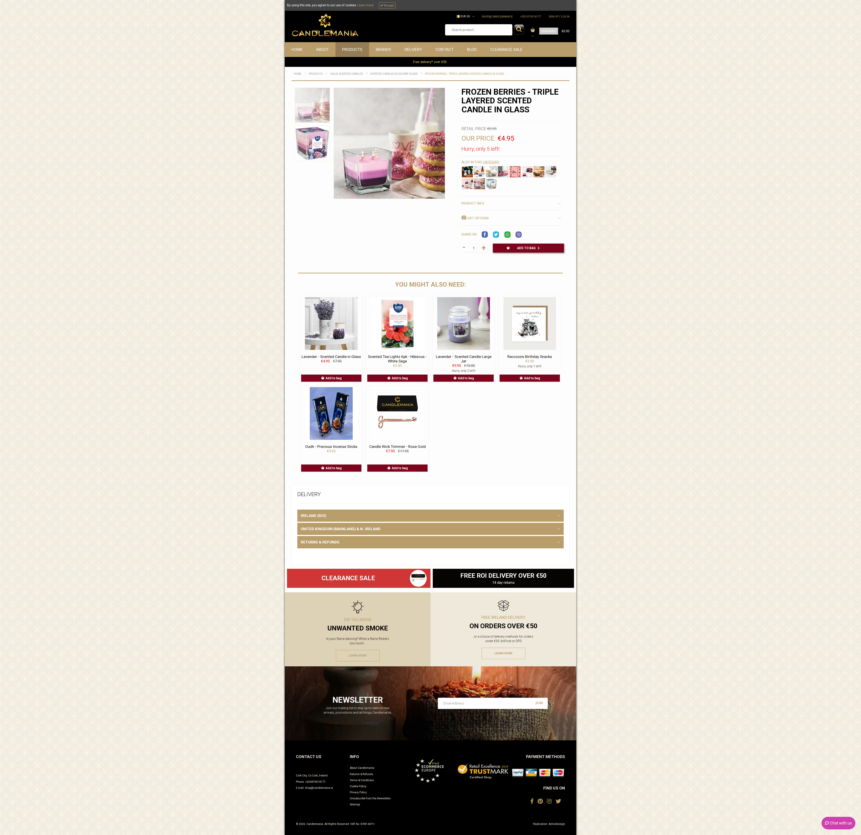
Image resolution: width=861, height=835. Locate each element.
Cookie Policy (358, 786)
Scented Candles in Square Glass (393, 73)
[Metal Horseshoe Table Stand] (418, 578)
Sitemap (355, 804)
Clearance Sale (506, 49)
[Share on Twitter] (496, 234)
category (491, 162)
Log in (565, 16)
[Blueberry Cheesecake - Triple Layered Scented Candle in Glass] (479, 183)
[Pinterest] (540, 801)
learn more (358, 655)
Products (352, 49)
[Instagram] (549, 801)
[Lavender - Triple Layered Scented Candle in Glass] (479, 171)
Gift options (477, 218)
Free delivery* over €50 (430, 62)
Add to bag (527, 248)
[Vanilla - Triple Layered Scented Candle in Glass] (550, 171)
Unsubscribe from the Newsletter (370, 798)
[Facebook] (532, 801)
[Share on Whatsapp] (507, 234)
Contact (444, 49)
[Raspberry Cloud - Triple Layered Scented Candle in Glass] (467, 183)
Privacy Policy (358, 792)
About (322, 49)
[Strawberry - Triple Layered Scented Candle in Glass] (515, 171)
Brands (383, 49)
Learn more (365, 5)
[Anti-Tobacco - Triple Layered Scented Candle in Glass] (467, 171)
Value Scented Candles (346, 73)
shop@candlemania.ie (497, 16)
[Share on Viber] (518, 234)
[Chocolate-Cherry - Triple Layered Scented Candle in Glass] (527, 171)
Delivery (413, 49)
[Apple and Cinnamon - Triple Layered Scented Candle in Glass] (538, 171)
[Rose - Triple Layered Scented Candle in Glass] (503, 171)
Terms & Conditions (362, 780)
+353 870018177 (530, 16)
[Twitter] (558, 801)
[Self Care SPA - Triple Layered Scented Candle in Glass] (491, 183)
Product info (472, 203)
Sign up (554, 16)
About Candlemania (362, 768)
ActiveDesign (556, 824)
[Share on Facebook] (485, 234)
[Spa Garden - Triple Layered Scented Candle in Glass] (491, 171)
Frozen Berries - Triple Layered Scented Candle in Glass (464, 73)
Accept (388, 5)
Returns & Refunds (361, 774)
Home (297, 49)
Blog (472, 49)
